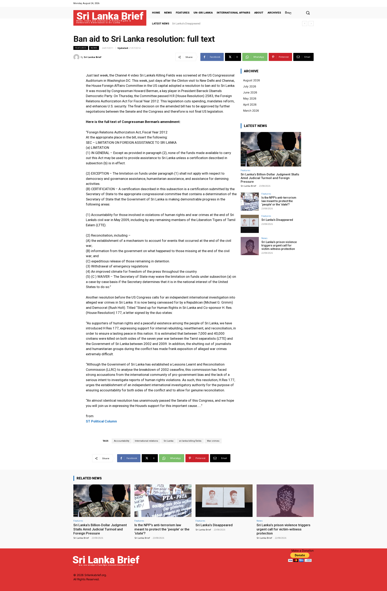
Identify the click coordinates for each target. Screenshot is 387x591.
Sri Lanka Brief (92, 57)
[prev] (304, 23)
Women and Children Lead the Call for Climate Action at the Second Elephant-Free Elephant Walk (228, 23)
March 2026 (251, 110)
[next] (311, 23)
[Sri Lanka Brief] (77, 57)
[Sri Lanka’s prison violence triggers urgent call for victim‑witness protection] (250, 246)
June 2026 (250, 92)
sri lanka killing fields (190, 441)
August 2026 (251, 80)
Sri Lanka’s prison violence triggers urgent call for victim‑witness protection (279, 245)
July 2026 (249, 86)
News (94, 47)
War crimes (213, 441)
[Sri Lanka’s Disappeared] (250, 224)
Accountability (121, 441)
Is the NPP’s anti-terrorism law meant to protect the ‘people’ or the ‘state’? (278, 201)
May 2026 (249, 98)
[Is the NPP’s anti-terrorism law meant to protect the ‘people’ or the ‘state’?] (250, 202)
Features (80, 47)
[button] (308, 13)
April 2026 (250, 104)
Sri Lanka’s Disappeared (186, 23)
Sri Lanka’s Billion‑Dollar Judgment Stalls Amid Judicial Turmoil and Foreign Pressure (270, 178)
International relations (146, 441)
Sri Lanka (168, 441)
